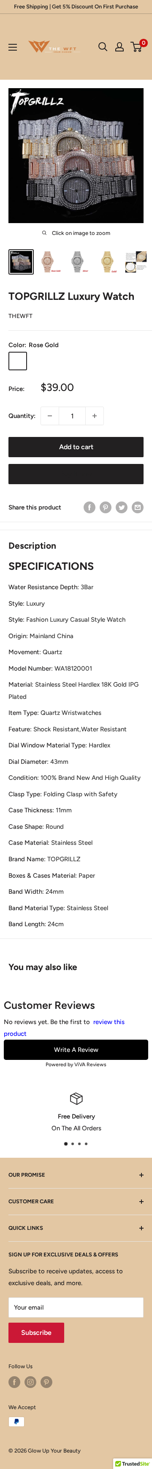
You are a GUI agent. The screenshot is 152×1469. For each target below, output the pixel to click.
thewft (20, 316)
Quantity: (21, 416)
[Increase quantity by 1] (94, 416)
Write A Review (76, 1050)
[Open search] (103, 46)
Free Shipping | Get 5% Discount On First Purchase (76, 6)
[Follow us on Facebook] (14, 1382)
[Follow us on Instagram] (30, 1382)
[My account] (119, 46)
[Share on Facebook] (89, 507)
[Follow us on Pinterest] (46, 1382)
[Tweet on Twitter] (122, 507)
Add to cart (76, 447)
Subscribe (36, 1333)
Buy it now (76, 474)
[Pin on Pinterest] (105, 507)
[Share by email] (138, 507)
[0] (136, 47)
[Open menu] (12, 47)
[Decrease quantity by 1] (50, 416)
